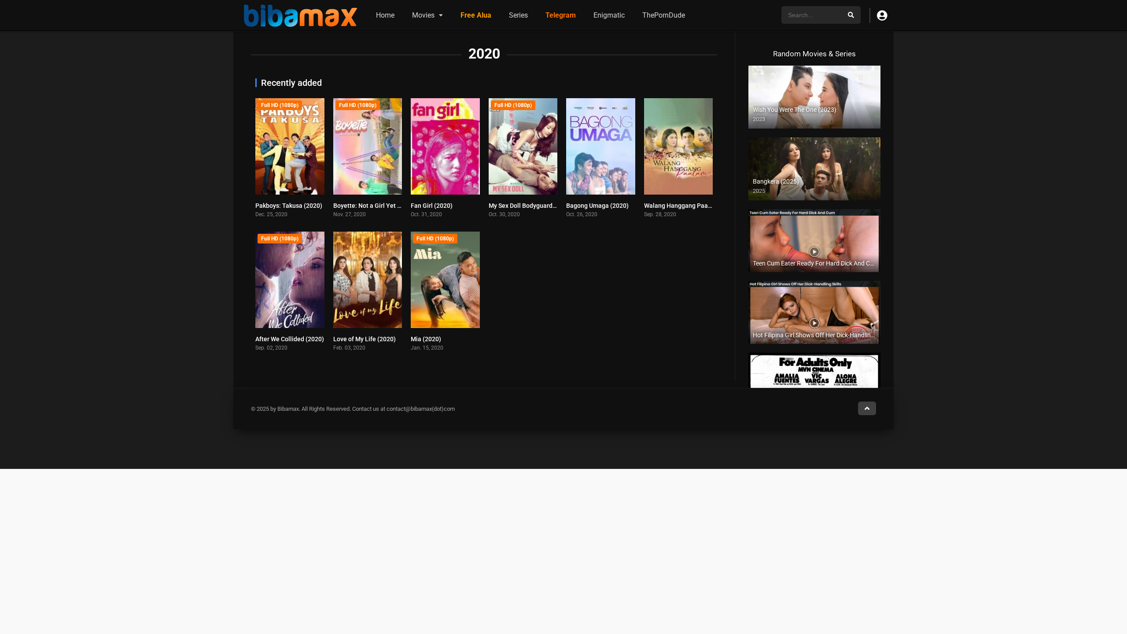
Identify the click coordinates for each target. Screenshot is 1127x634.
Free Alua (475, 15)
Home (385, 15)
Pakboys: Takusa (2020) (288, 205)
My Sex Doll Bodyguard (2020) (530, 205)
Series (518, 15)
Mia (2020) (426, 339)
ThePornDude (663, 15)
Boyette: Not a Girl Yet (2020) (374, 205)
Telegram (560, 15)
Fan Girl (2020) (432, 205)
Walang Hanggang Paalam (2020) (691, 205)
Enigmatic (609, 15)
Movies (423, 15)
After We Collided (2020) (289, 339)
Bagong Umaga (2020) (597, 205)
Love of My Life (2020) (364, 339)
